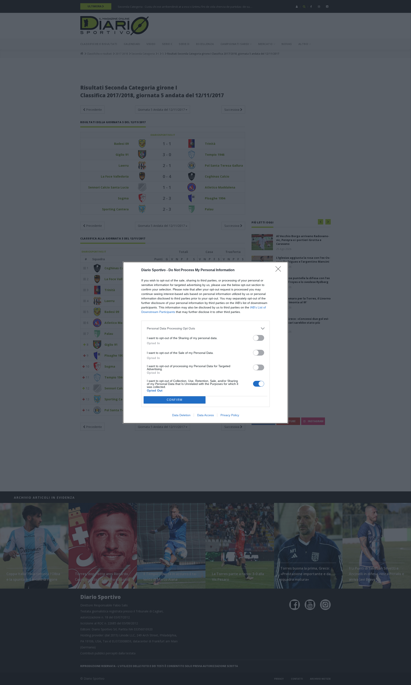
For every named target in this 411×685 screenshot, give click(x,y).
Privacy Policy (229, 415)
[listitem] (205, 328)
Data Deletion (181, 415)
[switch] (258, 338)
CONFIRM (175, 399)
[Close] (279, 270)
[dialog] (205, 342)
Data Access (205, 415)
